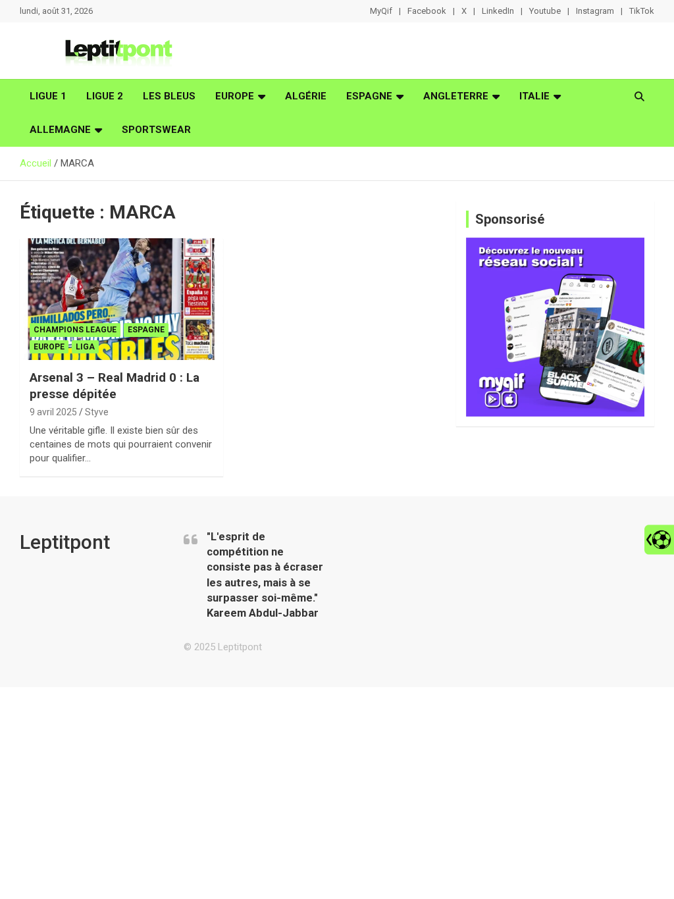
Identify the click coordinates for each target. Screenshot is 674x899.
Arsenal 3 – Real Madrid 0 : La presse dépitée (114, 385)
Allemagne (60, 130)
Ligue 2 (104, 96)
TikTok (641, 11)
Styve (97, 412)
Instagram (595, 11)
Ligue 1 (48, 96)
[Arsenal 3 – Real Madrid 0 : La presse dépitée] (121, 299)
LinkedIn (498, 11)
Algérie (305, 96)
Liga (85, 346)
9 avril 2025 (53, 412)
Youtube (545, 11)
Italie (534, 96)
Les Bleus (169, 96)
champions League (75, 329)
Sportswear (156, 130)
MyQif (381, 11)
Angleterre (455, 96)
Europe (234, 96)
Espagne (369, 96)
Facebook (426, 11)
